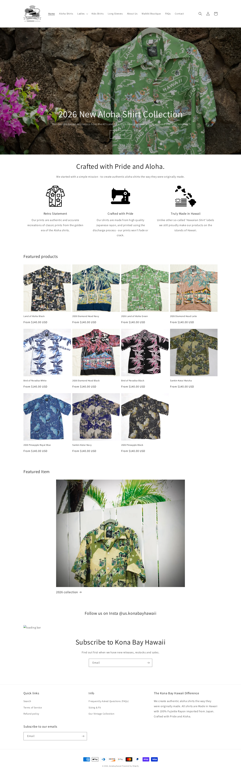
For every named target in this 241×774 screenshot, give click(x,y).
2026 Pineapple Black (132, 445)
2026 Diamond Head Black (86, 380)
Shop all (120, 134)
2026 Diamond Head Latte (183, 316)
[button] (82, 13)
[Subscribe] (148, 663)
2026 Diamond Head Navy (85, 316)
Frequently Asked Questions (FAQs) (109, 701)
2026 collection (67, 592)
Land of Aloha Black (33, 316)
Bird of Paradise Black (132, 380)
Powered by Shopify (130, 766)
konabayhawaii (115, 766)
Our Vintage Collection (101, 713)
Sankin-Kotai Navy (82, 445)
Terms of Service (32, 707)
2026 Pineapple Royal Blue (37, 445)
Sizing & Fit (95, 707)
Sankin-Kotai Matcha (181, 380)
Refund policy (31, 713)
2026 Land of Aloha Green (134, 316)
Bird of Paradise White (34, 380)
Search (27, 701)
